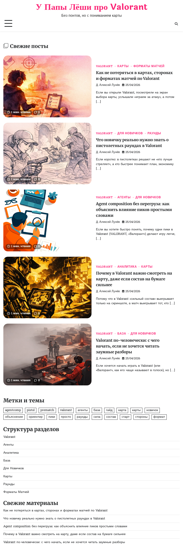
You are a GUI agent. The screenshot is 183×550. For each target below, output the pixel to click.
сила (97, 417)
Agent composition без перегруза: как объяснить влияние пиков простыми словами (134, 209)
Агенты (124, 198)
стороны (141, 417)
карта (122, 410)
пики (51, 417)
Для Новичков (130, 134)
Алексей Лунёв (109, 85)
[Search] (176, 24)
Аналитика (127, 267)
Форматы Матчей (148, 66)
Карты (123, 66)
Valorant (104, 66)
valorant (66, 410)
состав (111, 417)
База (121, 334)
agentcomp (13, 410)
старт (125, 417)
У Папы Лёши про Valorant (91, 7)
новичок (152, 410)
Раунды (154, 134)
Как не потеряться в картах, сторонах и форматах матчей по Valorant (55, 511)
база (97, 410)
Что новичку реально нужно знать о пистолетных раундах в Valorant (54, 519)
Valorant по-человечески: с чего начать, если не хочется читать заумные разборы (127, 346)
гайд (109, 410)
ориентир (36, 417)
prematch (47, 410)
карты (136, 410)
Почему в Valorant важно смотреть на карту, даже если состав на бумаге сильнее (134, 279)
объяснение (14, 417)
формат (159, 417)
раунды (82, 417)
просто (66, 417)
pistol (31, 410)
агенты (83, 410)
